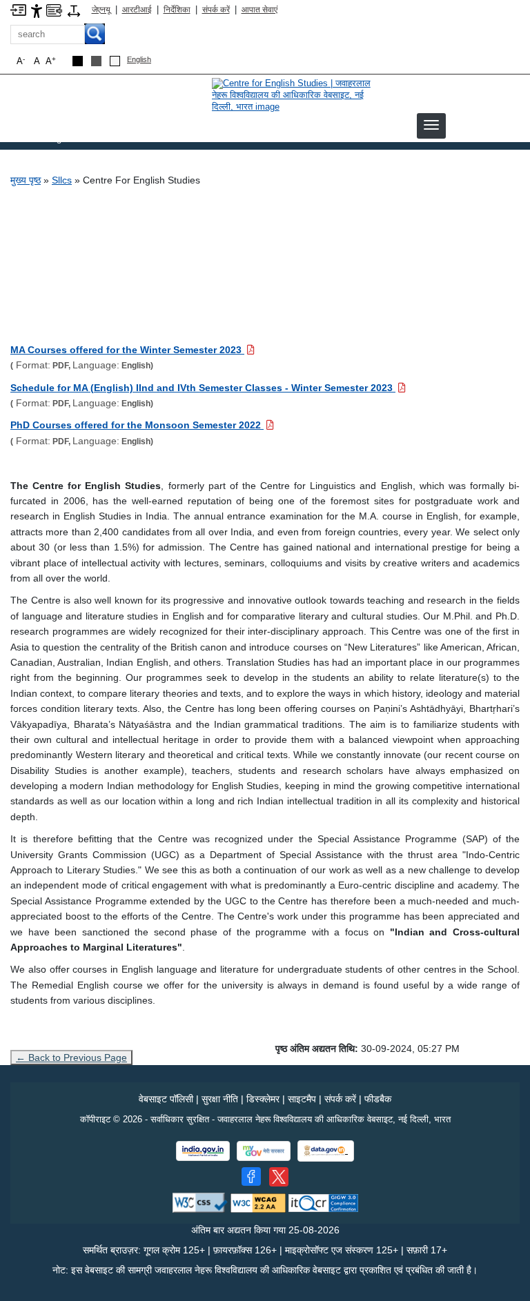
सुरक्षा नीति (220, 1098)
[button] (431, 125)
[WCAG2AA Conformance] (258, 1202)
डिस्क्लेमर (262, 1098)
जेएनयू (101, 9)
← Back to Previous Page (71, 1057)
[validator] (200, 1202)
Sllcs (62, 180)
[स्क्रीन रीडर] (54, 9)
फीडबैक (377, 1098)
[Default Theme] (115, 61)
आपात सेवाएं (259, 9)
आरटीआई (137, 9)
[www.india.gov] (203, 1151)
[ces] (298, 95)
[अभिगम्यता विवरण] (36, 10)
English (139, 59)
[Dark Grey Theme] (96, 61)
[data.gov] (325, 1151)
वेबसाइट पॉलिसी (166, 1098)
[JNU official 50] (278, 1176)
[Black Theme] (77, 61)
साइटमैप (302, 1098)
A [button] (51, 61)
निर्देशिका (177, 9)
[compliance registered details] (323, 1202)
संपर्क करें (216, 9)
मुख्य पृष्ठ (25, 180)
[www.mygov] (264, 1151)
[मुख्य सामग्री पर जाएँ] (18, 9)
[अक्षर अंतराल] (74, 10)
